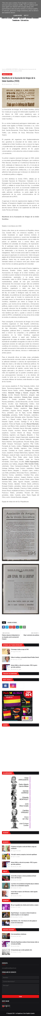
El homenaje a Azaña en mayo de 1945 (20, 649)
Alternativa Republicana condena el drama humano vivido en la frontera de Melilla (25, 943)
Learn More (17, 15)
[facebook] (5, 685)
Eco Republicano (8, 84)
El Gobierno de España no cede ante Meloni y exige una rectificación (23, 847)
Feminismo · (16, 20)
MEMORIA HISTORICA (12, 69)
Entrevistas (25, 20)
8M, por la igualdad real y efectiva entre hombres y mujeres (24, 905)
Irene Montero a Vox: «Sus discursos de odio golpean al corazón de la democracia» (24, 922)
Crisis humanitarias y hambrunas (18, 934)
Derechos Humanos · (33, 17)
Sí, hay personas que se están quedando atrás (21, 950)
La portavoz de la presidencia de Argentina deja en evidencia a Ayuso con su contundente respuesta (25, 885)
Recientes (5, 842)
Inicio (3, 69)
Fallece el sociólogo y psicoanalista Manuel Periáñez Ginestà (25, 657)
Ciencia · (16, 17)
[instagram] (13, 685)
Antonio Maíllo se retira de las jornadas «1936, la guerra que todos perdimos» (24, 666)
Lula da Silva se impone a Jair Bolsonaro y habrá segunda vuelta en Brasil (24, 892)
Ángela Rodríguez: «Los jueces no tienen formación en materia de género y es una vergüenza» (23, 914)
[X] (20, 685)
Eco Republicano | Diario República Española (25, 1013)
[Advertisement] (20, 46)
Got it (26, 15)
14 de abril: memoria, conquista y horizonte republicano (24, 854)
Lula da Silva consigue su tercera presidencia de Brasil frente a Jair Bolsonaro (23, 877)
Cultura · (22, 17)
